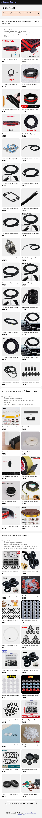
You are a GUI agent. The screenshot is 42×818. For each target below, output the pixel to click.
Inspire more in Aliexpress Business (21, 803)
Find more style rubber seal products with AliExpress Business (19, 14)
